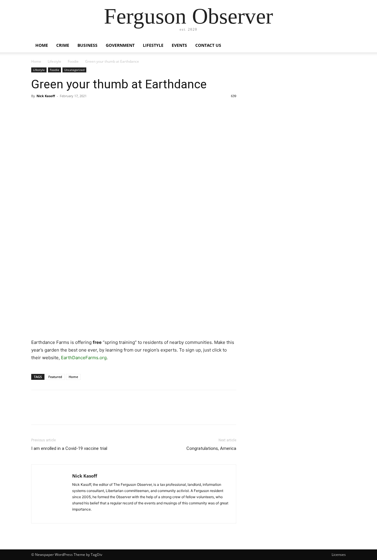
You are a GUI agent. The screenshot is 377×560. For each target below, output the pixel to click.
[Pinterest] (64, 109)
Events (179, 45)
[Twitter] (51, 109)
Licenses (339, 554)
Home (41, 45)
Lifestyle (153, 45)
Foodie (73, 61)
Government (120, 45)
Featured (55, 377)
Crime (62, 45)
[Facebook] (37, 109)
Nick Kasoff (46, 96)
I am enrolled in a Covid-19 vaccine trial (69, 448)
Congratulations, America (211, 448)
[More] (91, 109)
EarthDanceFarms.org (84, 357)
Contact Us (208, 45)
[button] (339, 46)
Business (87, 45)
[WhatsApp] (78, 109)
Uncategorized (74, 70)
